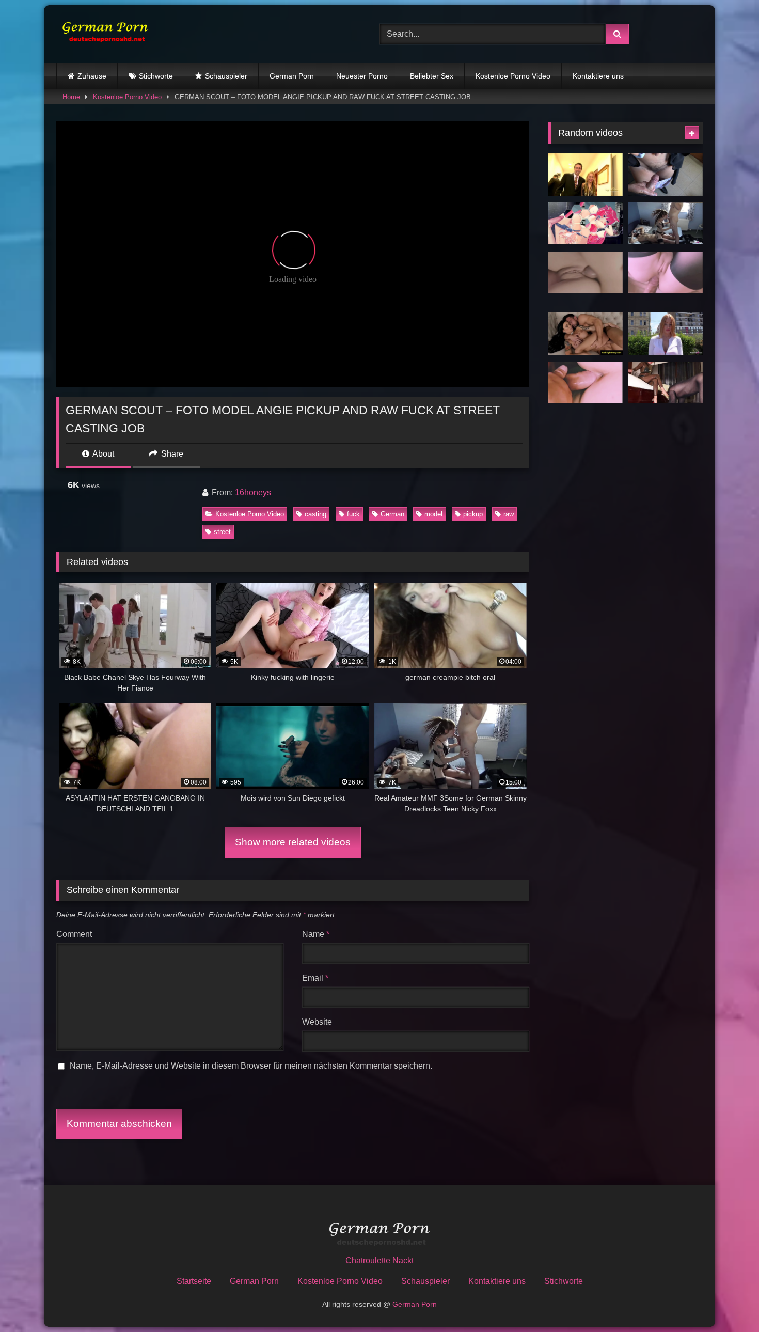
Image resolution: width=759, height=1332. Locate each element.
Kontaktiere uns (598, 76)
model (433, 514)
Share (171, 453)
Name (315, 934)
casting (315, 514)
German (392, 514)
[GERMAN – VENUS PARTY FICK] (585, 174)
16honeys (253, 492)
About (102, 453)
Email (315, 978)
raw (508, 514)
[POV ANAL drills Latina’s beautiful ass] (585, 273)
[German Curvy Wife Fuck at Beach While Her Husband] (585, 333)
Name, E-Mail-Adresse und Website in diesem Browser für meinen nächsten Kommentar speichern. (251, 1065)
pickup (473, 514)
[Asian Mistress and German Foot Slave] (665, 383)
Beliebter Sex (431, 76)
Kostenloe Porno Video (513, 76)
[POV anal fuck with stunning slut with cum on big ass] (585, 383)
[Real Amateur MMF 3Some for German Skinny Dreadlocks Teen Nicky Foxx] (665, 223)
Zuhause (91, 76)
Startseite (194, 1281)
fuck (353, 514)
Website (317, 1021)
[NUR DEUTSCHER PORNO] (102, 34)
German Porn (292, 76)
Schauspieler (226, 76)
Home (71, 97)
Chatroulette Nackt (379, 1260)
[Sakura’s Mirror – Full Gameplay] (585, 223)
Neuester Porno (362, 76)
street (222, 532)
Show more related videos (293, 842)
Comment (74, 934)
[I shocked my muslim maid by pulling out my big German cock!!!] (665, 174)
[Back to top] (727, 1301)
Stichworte (156, 76)
